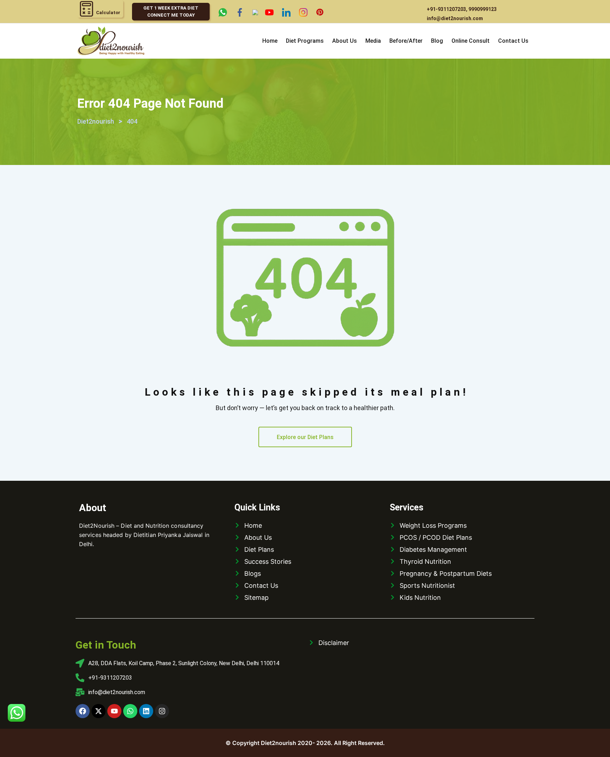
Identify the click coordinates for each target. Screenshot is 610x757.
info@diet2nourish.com (455, 18)
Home (269, 40)
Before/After (406, 40)
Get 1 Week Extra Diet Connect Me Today (170, 11)
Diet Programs (305, 40)
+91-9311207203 (446, 9)
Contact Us (513, 40)
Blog (437, 40)
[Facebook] (83, 711)
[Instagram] (162, 711)
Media (373, 40)
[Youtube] (114, 711)
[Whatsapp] (130, 711)
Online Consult (470, 40)
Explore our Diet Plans (305, 437)
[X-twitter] (98, 711)
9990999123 (482, 9)
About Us (344, 40)
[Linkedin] (146, 711)
